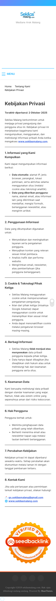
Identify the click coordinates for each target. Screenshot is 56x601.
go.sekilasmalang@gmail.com (26, 497)
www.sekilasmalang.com (32, 141)
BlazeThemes (46, 591)
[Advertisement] (28, 49)
